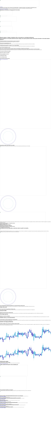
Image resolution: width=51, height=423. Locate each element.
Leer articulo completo (3, 396)
